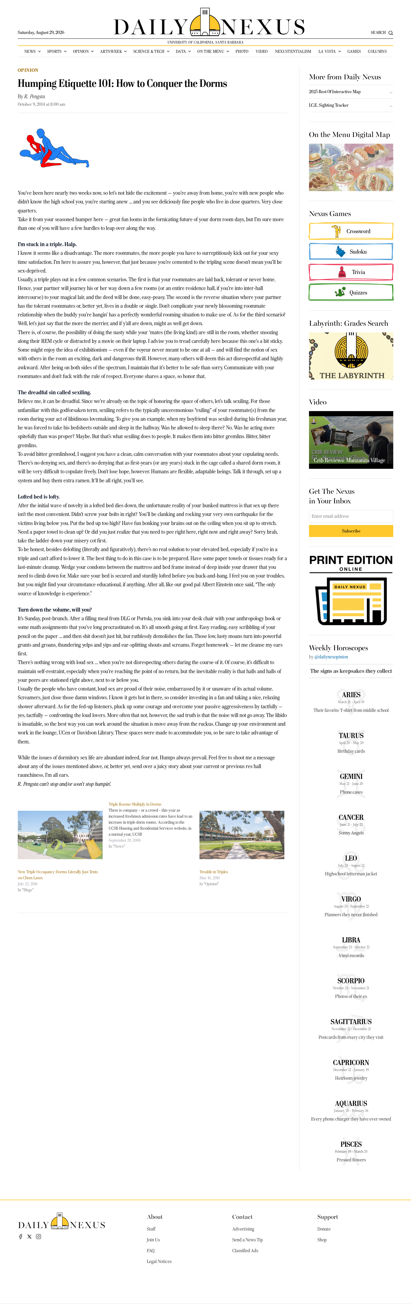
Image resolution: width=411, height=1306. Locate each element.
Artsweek (111, 51)
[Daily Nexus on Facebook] (20, 1236)
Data (181, 51)
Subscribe (351, 531)
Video (262, 51)
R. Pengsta (34, 96)
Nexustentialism (293, 51)
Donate (324, 1229)
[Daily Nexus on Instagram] (38, 1236)
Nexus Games (330, 213)
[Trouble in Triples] (241, 835)
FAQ (151, 1250)
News (30, 51)
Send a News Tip (247, 1240)
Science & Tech (149, 51)
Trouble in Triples (213, 871)
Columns (377, 51)
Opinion (81, 51)
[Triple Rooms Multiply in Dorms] (154, 825)
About (155, 1216)
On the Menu (210, 51)
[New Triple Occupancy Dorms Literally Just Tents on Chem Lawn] (60, 835)
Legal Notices (159, 1261)
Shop (322, 1240)
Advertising (243, 1229)
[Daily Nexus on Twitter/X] (29, 1236)
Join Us (153, 1240)
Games (354, 51)
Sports (54, 51)
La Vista (327, 51)
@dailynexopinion (331, 657)
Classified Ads (245, 1250)
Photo (242, 51)
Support (327, 1216)
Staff (151, 1229)
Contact (242, 1216)
